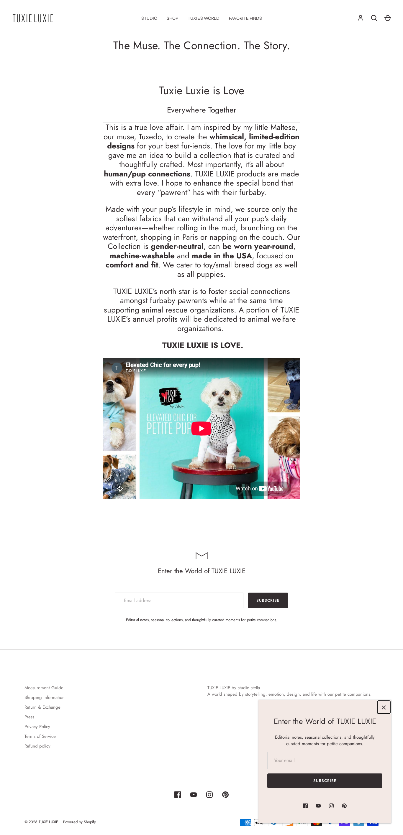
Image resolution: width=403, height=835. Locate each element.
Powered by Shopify (79, 822)
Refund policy (37, 746)
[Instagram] (331, 805)
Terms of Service (40, 736)
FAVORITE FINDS (245, 18)
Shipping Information (44, 697)
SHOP (172, 18)
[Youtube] (318, 805)
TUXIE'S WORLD (203, 18)
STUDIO (149, 18)
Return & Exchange (42, 707)
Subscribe (324, 780)
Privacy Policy (37, 726)
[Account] (360, 17)
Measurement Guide (43, 687)
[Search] (374, 17)
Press (29, 717)
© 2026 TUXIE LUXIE (41, 822)
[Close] (383, 707)
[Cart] (387, 17)
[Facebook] (305, 805)
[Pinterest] (344, 805)
